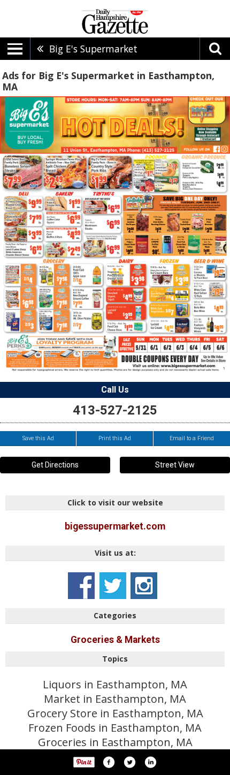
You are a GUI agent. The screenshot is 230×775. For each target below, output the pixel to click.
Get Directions (55, 465)
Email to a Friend (192, 438)
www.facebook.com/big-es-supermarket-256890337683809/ (81, 585)
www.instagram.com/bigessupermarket (144, 585)
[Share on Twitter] (129, 762)
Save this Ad (38, 438)
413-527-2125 (115, 410)
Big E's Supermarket (93, 48)
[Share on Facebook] (109, 762)
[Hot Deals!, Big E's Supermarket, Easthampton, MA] (115, 233)
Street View (175, 465)
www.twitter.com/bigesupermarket (112, 585)
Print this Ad (114, 438)
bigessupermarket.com (115, 526)
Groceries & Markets (115, 639)
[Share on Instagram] (150, 762)
